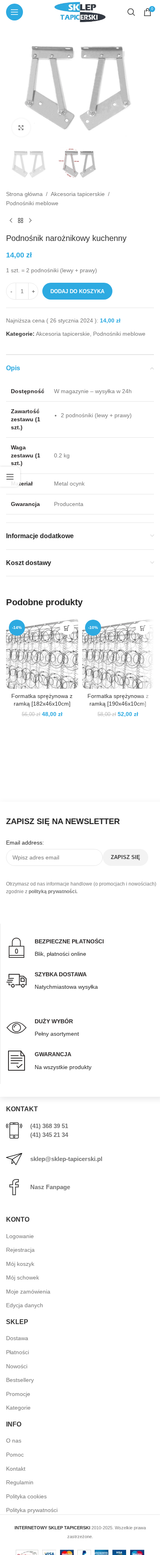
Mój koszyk (20, 1264)
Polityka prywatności (32, 1510)
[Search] (131, 12)
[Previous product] (11, 220)
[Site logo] (80, 11)
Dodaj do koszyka (77, 291)
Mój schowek (22, 1277)
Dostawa (17, 1338)
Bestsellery (20, 1380)
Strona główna (24, 194)
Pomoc (15, 1454)
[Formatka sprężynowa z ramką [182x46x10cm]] (42, 653)
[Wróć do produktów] (20, 220)
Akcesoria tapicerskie (78, 194)
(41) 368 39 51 (49, 1125)
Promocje (18, 1394)
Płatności (17, 1352)
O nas (13, 1440)
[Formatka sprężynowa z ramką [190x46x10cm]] (118, 653)
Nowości (16, 1366)
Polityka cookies (26, 1496)
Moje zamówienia (28, 1291)
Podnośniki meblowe (32, 203)
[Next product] (30, 220)
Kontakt (15, 1468)
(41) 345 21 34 (49, 1134)
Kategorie (18, 1407)
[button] (67, 628)
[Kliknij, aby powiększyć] (21, 127)
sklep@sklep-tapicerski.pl (66, 1158)
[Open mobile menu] (14, 12)
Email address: (25, 842)
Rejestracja (20, 1250)
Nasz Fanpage (50, 1187)
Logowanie (20, 1236)
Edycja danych (24, 1305)
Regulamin (19, 1482)
